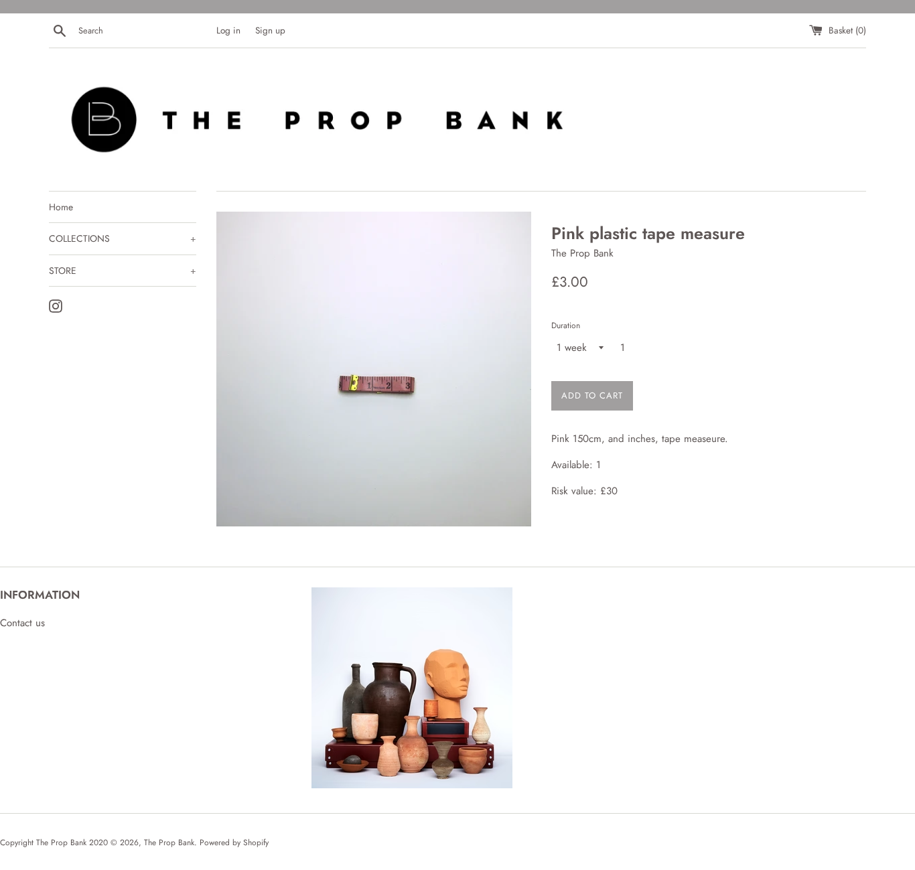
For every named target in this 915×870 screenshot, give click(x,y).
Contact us (22, 622)
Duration (565, 325)
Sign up (270, 30)
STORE (122, 270)
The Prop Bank (169, 843)
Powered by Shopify (234, 843)
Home (61, 207)
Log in (228, 30)
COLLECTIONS (122, 238)
